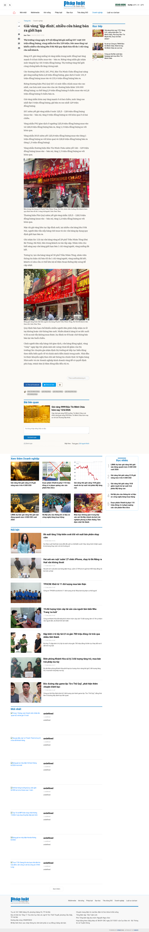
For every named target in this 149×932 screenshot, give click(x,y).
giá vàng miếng (57, 391)
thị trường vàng (32, 394)
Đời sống (47, 12)
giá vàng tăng (46, 391)
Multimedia (35, 12)
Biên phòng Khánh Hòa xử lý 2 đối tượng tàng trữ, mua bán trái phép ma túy (72, 660)
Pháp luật (58, 12)
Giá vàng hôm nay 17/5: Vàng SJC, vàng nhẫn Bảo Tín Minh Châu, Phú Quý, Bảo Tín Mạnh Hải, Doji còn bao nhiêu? (114, 34)
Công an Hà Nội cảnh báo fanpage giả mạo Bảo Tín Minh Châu (113, 56)
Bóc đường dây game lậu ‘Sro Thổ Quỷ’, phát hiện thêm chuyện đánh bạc (70, 685)
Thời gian (75, 444)
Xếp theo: (68, 443)
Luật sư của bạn (113, 12)
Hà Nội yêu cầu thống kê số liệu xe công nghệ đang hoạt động (56, 516)
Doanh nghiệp (97, 12)
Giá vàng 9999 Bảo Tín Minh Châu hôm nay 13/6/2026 (68, 408)
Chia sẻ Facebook (33, 385)
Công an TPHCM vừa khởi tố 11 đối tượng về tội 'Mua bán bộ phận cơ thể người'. (70, 591)
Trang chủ (27, 21)
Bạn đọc (70, 12)
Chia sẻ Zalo (50, 385)
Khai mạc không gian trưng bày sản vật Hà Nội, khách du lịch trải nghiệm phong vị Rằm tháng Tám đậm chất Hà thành (87, 518)
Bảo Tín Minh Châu (33, 391)
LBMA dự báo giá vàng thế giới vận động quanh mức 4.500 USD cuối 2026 (25, 517)
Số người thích (84, 443)
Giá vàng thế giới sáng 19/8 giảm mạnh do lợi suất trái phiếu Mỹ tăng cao (88, 485)
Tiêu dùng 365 (82, 12)
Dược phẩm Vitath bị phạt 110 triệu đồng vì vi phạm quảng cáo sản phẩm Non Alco (56, 485)
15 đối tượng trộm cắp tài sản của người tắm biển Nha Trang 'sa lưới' (69, 610)
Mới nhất (23, 12)
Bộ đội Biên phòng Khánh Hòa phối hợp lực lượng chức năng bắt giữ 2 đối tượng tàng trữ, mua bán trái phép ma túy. (72, 669)
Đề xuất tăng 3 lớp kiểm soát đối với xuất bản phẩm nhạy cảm (71, 536)
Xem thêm (56, 889)
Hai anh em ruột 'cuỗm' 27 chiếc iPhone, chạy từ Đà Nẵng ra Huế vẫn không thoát (72, 561)
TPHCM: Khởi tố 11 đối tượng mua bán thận (64, 584)
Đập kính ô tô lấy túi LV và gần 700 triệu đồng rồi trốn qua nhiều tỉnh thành (71, 635)
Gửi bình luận (32, 437)
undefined (48, 713)
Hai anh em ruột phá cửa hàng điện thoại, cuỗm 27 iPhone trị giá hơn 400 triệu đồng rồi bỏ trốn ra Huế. (72, 570)
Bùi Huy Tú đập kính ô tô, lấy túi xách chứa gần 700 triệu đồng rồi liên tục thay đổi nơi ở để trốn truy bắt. (72, 645)
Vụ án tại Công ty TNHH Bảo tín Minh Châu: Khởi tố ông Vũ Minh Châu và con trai (114, 46)
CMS (120, 930)
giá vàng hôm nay (70, 391)
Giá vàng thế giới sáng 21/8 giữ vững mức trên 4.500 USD (23, 484)
